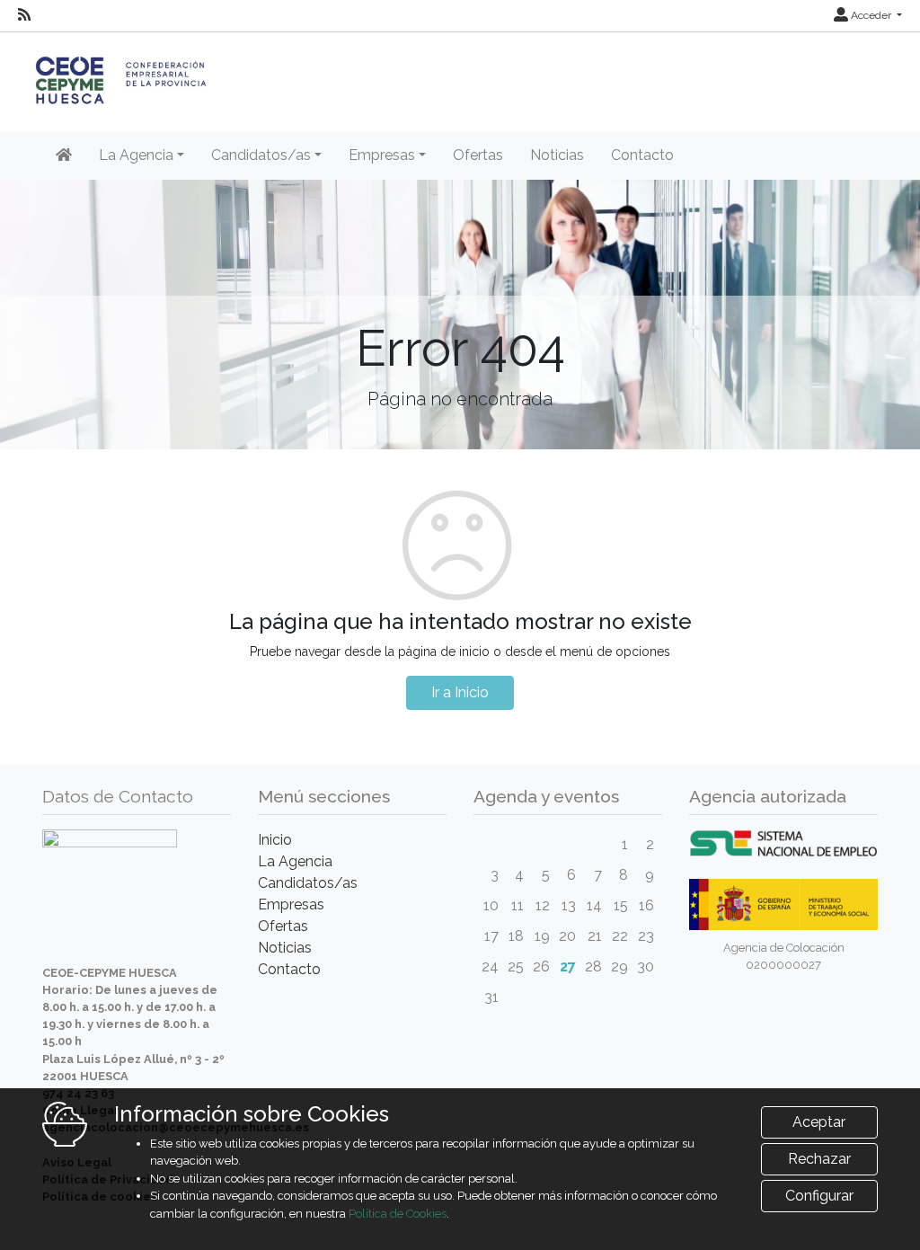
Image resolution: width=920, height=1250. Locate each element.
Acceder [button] (871, 15)
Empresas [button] (382, 155)
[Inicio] (63, 155)
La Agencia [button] (136, 155)
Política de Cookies (398, 1213)
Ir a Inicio (460, 692)
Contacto (642, 155)
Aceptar (818, 1121)
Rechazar (819, 1158)
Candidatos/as (308, 882)
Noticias (557, 155)
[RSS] (24, 15)
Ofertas (478, 155)
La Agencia (295, 861)
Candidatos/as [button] (261, 155)
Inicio (275, 839)
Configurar (819, 1195)
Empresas (291, 904)
